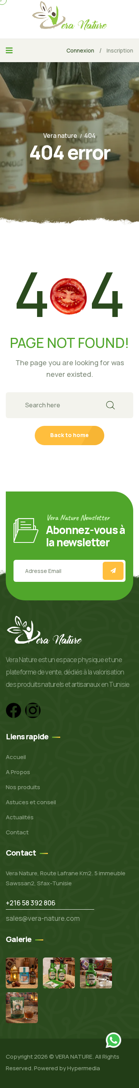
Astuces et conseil (31, 802)
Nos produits (23, 787)
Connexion (80, 50)
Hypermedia (83, 1068)
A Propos (18, 772)
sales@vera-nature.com (43, 918)
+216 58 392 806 (31, 902)
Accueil (16, 757)
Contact (17, 832)
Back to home (69, 435)
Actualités (20, 817)
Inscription (120, 50)
